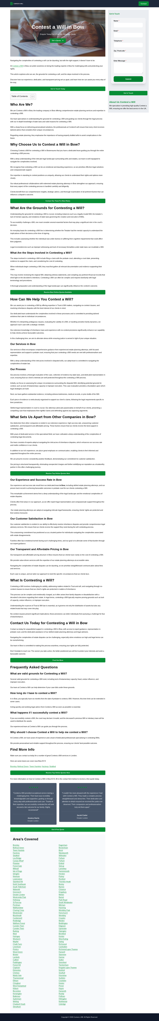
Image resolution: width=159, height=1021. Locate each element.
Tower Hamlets (35, 766)
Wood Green (18, 952)
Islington (16, 874)
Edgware (62, 926)
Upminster (63, 928)
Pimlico (16, 949)
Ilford (15, 934)
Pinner (61, 986)
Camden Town (18, 926)
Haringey (16, 936)
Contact (144, 4)
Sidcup (61, 866)
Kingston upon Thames (68, 968)
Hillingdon (63, 999)
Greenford (62, 962)
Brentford (62, 934)
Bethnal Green (23, 766)
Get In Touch (128, 93)
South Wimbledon (65, 902)
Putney (61, 876)
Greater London (19, 895)
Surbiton (62, 978)
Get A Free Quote (58, 829)
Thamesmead (18, 978)
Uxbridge (62, 1004)
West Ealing (63, 939)
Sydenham (17, 999)
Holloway (16, 900)
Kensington (17, 994)
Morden (62, 921)
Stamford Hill (18, 882)
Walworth (16, 889)
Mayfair (15, 942)
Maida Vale (17, 975)
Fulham (62, 858)
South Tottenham (19, 887)
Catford (15, 960)
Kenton (61, 936)
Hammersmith (64, 871)
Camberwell (17, 918)
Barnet (61, 897)
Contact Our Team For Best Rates (58, 201)
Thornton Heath (65, 882)
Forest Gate (17, 866)
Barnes (61, 887)
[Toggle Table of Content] (31, 96)
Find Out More (58, 660)
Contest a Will (17, 66)
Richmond (63, 944)
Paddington (17, 962)
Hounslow (63, 975)
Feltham (62, 996)
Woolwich (16, 939)
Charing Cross (18, 910)
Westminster (17, 913)
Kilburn (15, 988)
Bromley (13, 766)
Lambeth (16, 957)
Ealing (61, 942)
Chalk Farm (17, 944)
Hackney (45, 766)
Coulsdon (62, 981)
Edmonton (17, 970)
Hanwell (62, 952)
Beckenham (63, 848)
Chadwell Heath (19, 1004)
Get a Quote (56, 40)
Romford (62, 879)
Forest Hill (17, 965)
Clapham (16, 968)
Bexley (61, 884)
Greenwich (17, 892)
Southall (62, 973)
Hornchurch (63, 913)
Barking (16, 931)
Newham (16, 876)
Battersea (16, 996)
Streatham (17, 1007)
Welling (16, 1001)
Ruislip (61, 994)
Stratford (52, 766)
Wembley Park (64, 910)
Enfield (61, 863)
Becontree (17, 991)
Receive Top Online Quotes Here (58, 473)
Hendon (62, 874)
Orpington (62, 931)
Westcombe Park (19, 897)
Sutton (61, 960)
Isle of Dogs (17, 871)
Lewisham (17, 947)
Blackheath (17, 915)
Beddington (63, 923)
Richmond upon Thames (68, 949)
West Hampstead (19, 986)
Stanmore (62, 955)
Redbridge (17, 921)
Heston (61, 983)
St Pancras (17, 902)
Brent (61, 850)
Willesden (62, 856)
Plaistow (16, 863)
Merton (61, 895)
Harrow (61, 957)
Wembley (62, 915)
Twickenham (63, 965)
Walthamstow (18, 908)
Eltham (15, 981)
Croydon (62, 918)
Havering (62, 908)
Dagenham (63, 845)
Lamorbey (62, 869)
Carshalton (63, 947)
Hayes (61, 988)
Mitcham (62, 905)
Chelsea (16, 973)
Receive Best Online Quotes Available (58, 292)
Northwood (63, 1001)
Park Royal (63, 900)
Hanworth (62, 991)
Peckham (16, 905)
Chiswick (62, 889)
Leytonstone (17, 879)
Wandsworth (63, 853)
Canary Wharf (18, 861)
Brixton (15, 955)
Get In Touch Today (58, 89)
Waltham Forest (19, 923)
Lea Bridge (17, 858)
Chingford (16, 983)
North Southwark (19, 884)
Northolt (62, 970)
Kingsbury (63, 892)
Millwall (16, 869)
